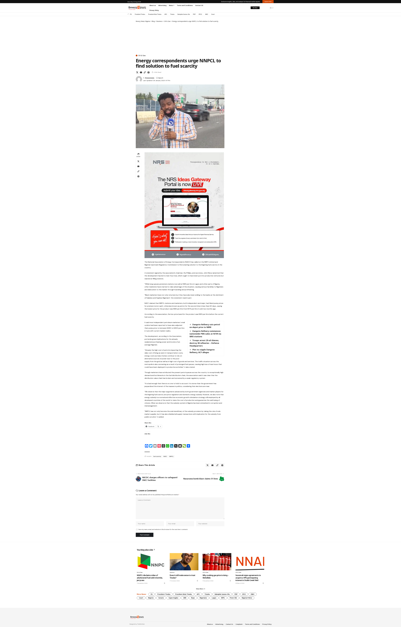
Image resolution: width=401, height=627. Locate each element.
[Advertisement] (180, 38)
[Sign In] (262, 8)
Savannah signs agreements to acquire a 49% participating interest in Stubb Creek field (248, 577)
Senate (161, 598)
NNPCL (171, 456)
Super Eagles (173, 598)
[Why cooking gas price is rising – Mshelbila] (217, 561)
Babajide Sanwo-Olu (184, 14)
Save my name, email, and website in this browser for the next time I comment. (163, 529)
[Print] (148, 72)
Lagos (214, 598)
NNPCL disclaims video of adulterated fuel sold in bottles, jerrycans (150, 577)
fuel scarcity (157, 456)
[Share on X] (137, 72)
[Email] (141, 72)
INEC (206, 14)
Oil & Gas (142, 55)
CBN (184, 598)
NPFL (223, 598)
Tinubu (172, 14)
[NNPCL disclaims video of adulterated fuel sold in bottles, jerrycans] (151, 561)
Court (213, 14)
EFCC (200, 14)
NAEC (165, 456)
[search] (267, 8)
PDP (194, 14)
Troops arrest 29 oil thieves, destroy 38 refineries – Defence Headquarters (204, 343)
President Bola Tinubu (154, 14)
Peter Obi (233, 598)
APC (165, 14)
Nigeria (151, 598)
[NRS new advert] (184, 205)
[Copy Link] (144, 72)
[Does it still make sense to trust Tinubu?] (184, 561)
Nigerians (203, 598)
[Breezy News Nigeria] (136, 617)
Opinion (172, 572)
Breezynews (149, 78)
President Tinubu (140, 14)
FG (131, 14)
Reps (193, 598)
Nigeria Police (247, 598)
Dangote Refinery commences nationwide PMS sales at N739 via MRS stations (205, 334)
